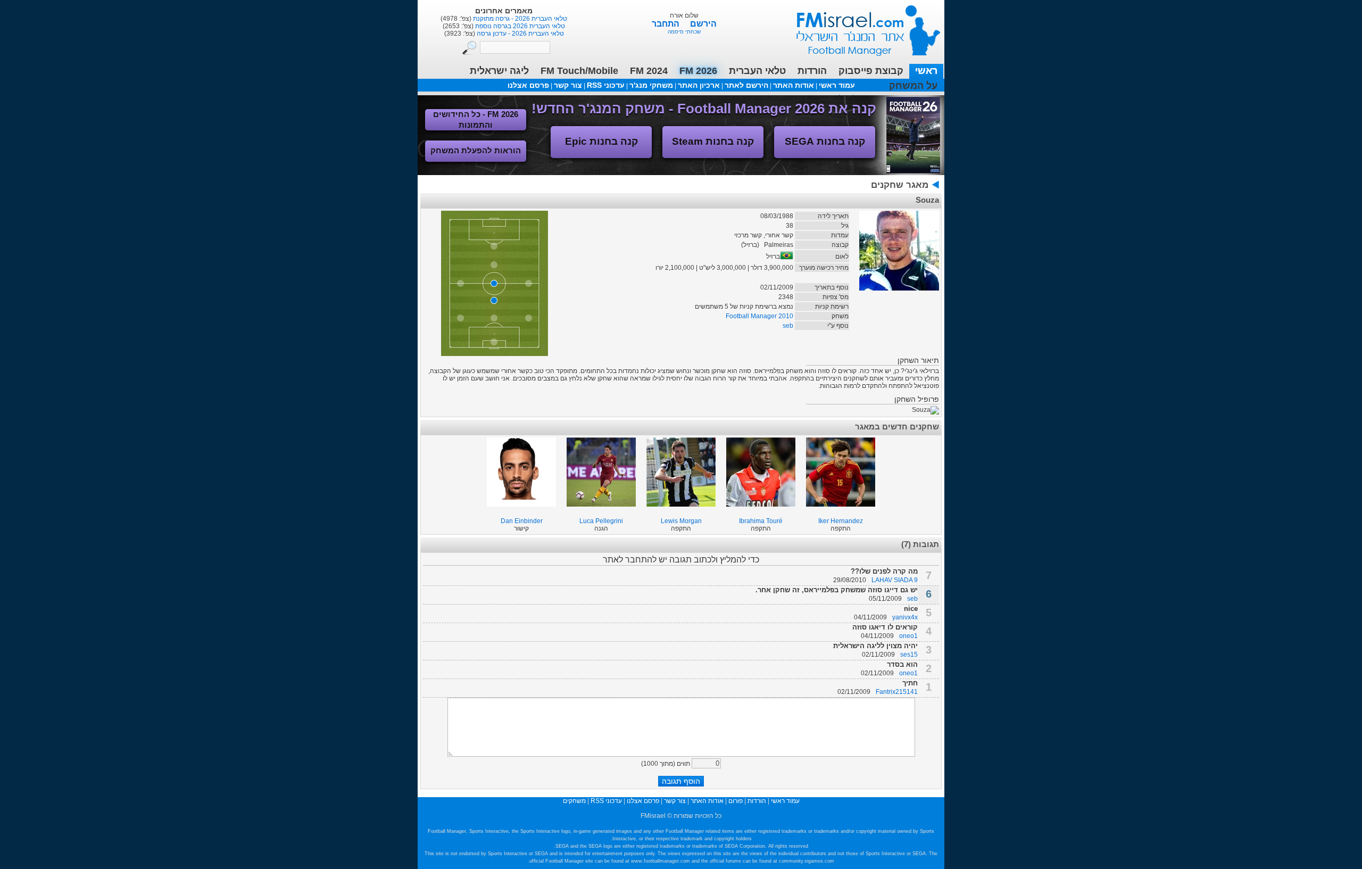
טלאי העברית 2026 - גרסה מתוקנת (519, 18)
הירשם (703, 23)
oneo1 (908, 636)
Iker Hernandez (840, 521)
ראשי (926, 70)
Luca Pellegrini (601, 521)
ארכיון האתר (699, 85)
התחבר (667, 23)
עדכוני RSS (606, 85)
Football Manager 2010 (759, 316)
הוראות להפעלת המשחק (475, 150)
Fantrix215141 (897, 692)
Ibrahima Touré (761, 521)
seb (788, 325)
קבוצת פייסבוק (870, 70)
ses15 (909, 654)
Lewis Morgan (681, 521)
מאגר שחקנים (899, 185)
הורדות (812, 70)
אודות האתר (793, 85)
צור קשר (568, 85)
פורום (735, 801)
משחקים (574, 801)
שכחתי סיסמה (684, 32)
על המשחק (913, 85)
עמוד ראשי (861, 26)
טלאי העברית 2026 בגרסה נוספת (519, 26)
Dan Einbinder (522, 521)
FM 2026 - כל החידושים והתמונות (475, 119)
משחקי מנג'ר (651, 85)
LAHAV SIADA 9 (894, 580)
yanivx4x (905, 617)
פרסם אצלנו (528, 85)
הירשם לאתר (746, 85)
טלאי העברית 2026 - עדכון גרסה (519, 33)
